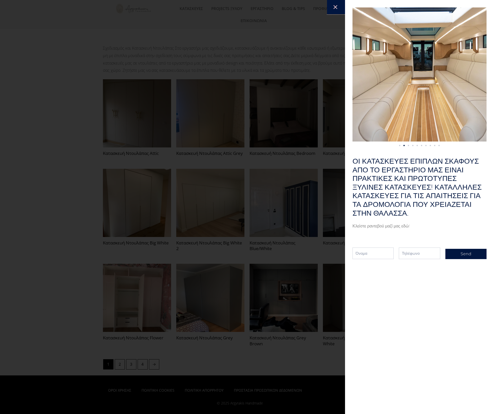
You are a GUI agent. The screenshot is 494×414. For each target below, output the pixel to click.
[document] (247, 207)
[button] (399, 145)
